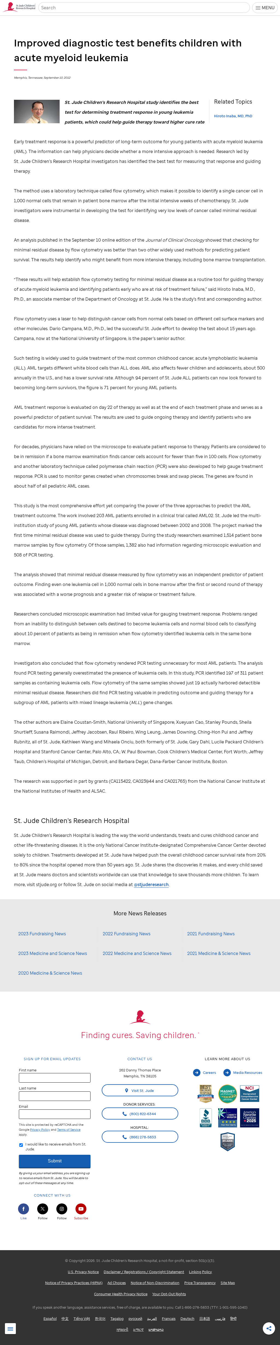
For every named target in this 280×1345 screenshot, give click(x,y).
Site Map (228, 1282)
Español (50, 1318)
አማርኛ (138, 1329)
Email (23, 1106)
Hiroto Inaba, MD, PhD (233, 115)
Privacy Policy (40, 1130)
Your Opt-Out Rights (169, 1293)
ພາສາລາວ (156, 1329)
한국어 (100, 1318)
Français (169, 1318)
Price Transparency (200, 1282)
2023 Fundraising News (42, 934)
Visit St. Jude (142, 1090)
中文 (65, 1318)
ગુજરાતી (122, 1329)
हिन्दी (233, 1318)
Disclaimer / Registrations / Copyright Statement (144, 1271)
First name (27, 1070)
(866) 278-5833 (142, 1137)
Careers (209, 1072)
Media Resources (247, 1072)
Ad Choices (116, 1282)
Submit (55, 1161)
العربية (152, 1318)
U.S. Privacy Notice (83, 1271)
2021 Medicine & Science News (218, 953)
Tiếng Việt (82, 1318)
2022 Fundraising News (126, 934)
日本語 (204, 1318)
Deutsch (187, 1318)
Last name (27, 1088)
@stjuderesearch (151, 884)
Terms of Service (68, 1130)
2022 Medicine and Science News (137, 953)
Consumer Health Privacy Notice (120, 1293)
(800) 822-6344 (142, 1113)
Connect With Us (52, 1195)
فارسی (220, 1318)
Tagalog (117, 1318)
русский (135, 1318)
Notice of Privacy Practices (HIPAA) (74, 1282)
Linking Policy (200, 1271)
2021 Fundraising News (211, 934)
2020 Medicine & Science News (50, 973)
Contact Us (139, 1058)
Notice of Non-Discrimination (155, 1282)
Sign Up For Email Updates (52, 1058)
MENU (268, 8)
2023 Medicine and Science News (52, 953)
